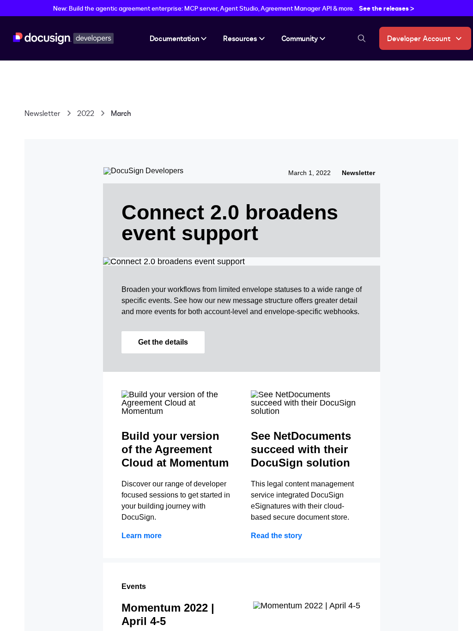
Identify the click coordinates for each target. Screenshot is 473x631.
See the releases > (386, 8)
